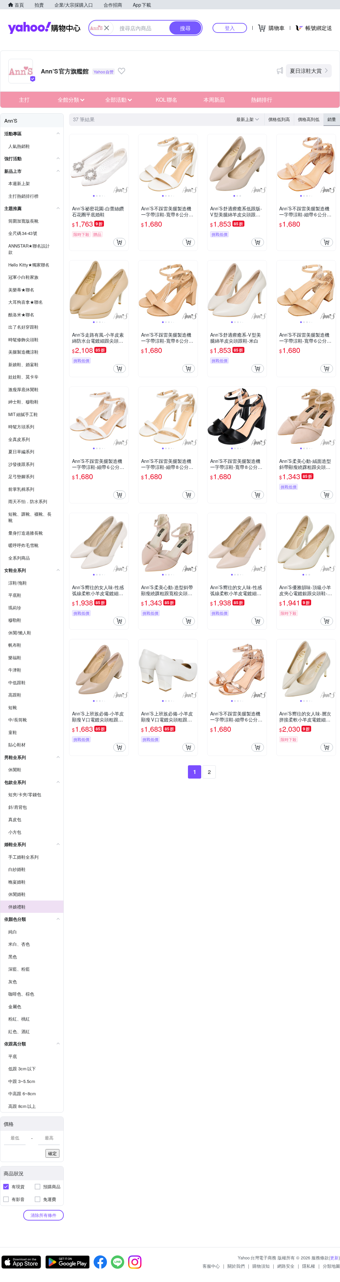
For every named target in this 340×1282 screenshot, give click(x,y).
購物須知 (261, 1266)
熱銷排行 (261, 99)
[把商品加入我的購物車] (119, 242)
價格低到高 (279, 119)
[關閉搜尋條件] (107, 28)
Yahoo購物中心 (44, 28)
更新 (334, 1257)
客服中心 (211, 1266)
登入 (230, 27)
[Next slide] (124, 164)
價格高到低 (308, 119)
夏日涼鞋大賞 (306, 70)
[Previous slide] (73, 164)
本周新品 (214, 99)
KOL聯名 (166, 99)
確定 (52, 1153)
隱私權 (308, 1266)
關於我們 (236, 1266)
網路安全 (286, 1266)
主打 (24, 99)
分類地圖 (331, 1266)
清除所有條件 (43, 1215)
